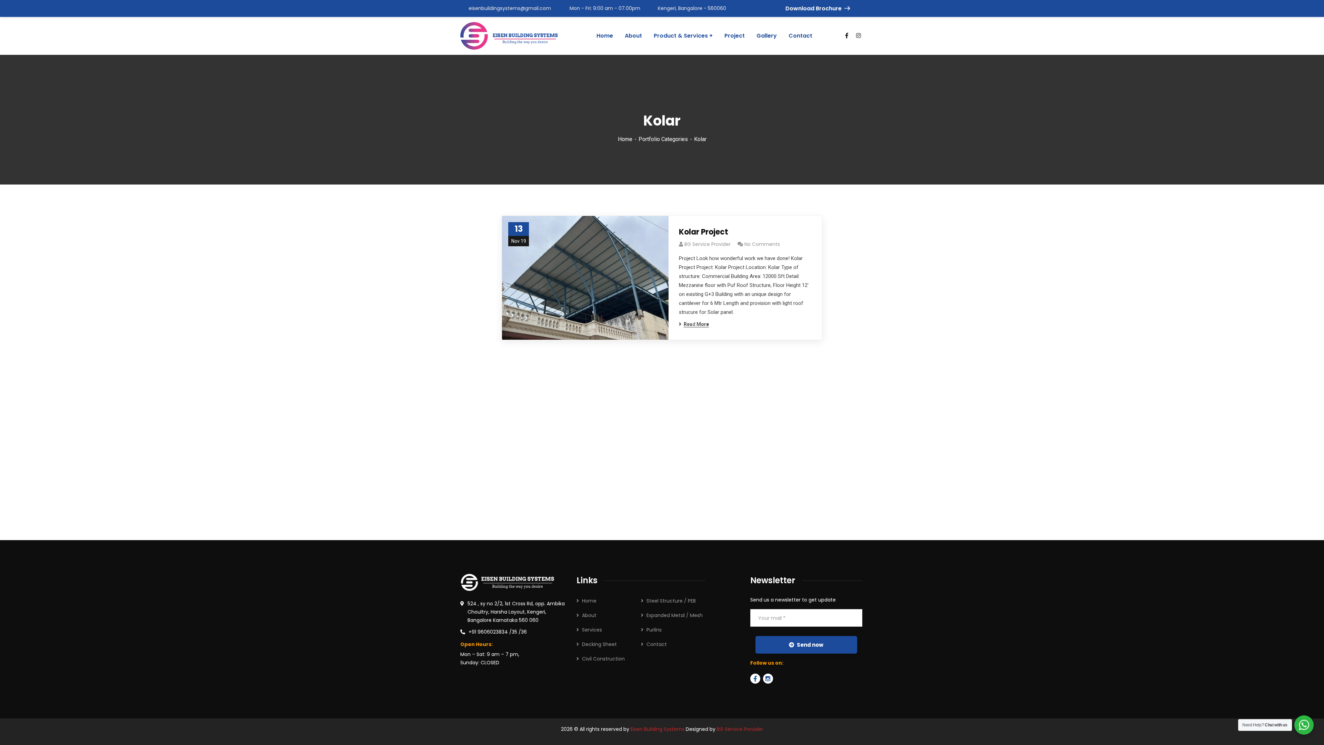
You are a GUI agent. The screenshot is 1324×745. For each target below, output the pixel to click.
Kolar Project (703, 232)
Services (592, 629)
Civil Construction (603, 658)
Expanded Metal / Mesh (674, 615)
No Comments (762, 244)
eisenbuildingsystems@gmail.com (510, 8)
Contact (656, 644)
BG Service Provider (707, 244)
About (589, 615)
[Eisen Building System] (509, 36)
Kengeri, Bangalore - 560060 (692, 8)
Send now (810, 644)
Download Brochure (813, 8)
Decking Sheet (599, 644)
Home (625, 139)
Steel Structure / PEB (671, 600)
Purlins (654, 629)
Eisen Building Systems (657, 729)
